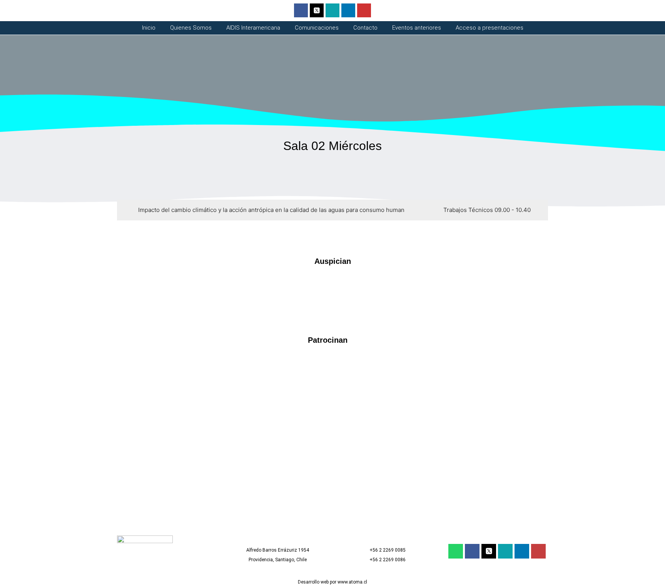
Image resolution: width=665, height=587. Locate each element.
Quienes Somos (191, 28)
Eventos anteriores (416, 28)
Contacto (365, 28)
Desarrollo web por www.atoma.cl (332, 582)
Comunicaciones (317, 28)
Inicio (148, 28)
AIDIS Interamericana (253, 28)
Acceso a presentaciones (489, 28)
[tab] (269, 210)
